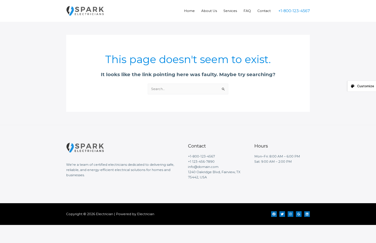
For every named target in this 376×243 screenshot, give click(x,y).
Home (189, 11)
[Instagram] (290, 214)
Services (230, 11)
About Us (209, 11)
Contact (264, 11)
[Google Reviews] (299, 214)
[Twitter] (282, 214)
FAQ (247, 11)
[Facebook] (274, 214)
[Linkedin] (307, 214)
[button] (294, 11)
